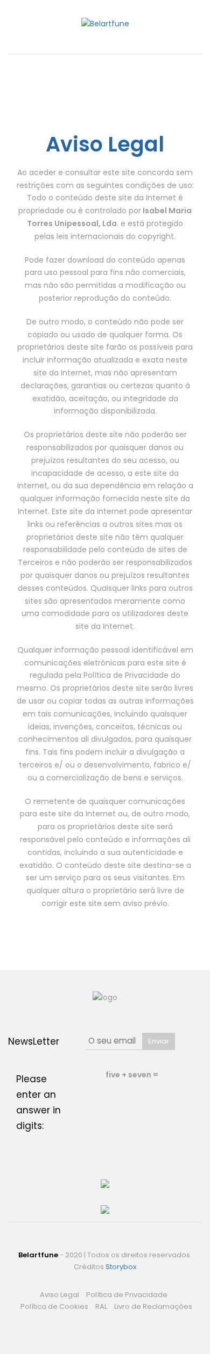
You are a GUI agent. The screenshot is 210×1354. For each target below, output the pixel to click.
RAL (101, 1306)
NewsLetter (33, 1041)
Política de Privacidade (126, 1295)
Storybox (121, 1267)
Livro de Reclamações (153, 1306)
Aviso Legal (59, 1295)
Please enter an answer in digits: (38, 1102)
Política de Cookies (54, 1306)
